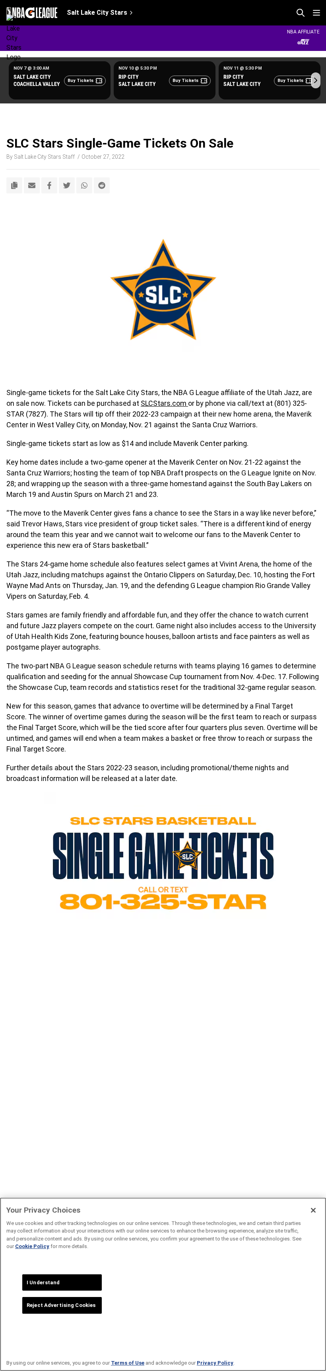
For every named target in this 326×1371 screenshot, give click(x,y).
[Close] (313, 1210)
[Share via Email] (32, 185)
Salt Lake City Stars (97, 12)
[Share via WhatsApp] (84, 185)
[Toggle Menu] (316, 12)
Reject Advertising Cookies (61, 1305)
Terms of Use (127, 1363)
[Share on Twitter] (67, 185)
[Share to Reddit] (102, 185)
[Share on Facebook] (49, 185)
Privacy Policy (215, 1363)
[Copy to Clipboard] (14, 185)
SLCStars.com (164, 403)
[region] (163, 1284)
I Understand (43, 1282)
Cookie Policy (32, 1246)
